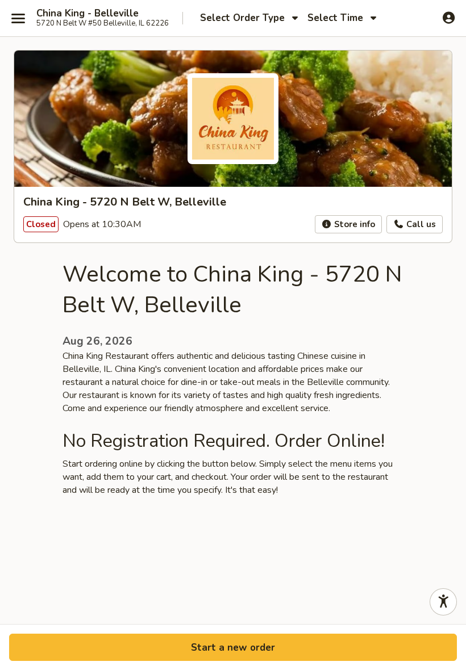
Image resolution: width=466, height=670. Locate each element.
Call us (420, 224)
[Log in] (448, 18)
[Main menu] (18, 18)
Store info (353, 224)
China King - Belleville (87, 13)
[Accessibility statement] (443, 601)
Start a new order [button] (233, 647)
